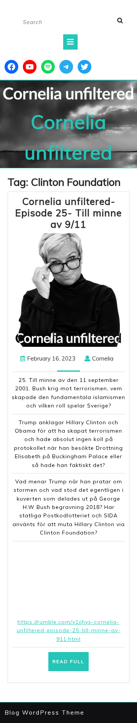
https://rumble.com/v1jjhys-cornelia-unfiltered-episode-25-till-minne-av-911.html (69, 630)
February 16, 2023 (51, 358)
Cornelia (102, 358)
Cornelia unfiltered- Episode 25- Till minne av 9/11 (68, 212)
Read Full (71, 664)
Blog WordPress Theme (44, 712)
